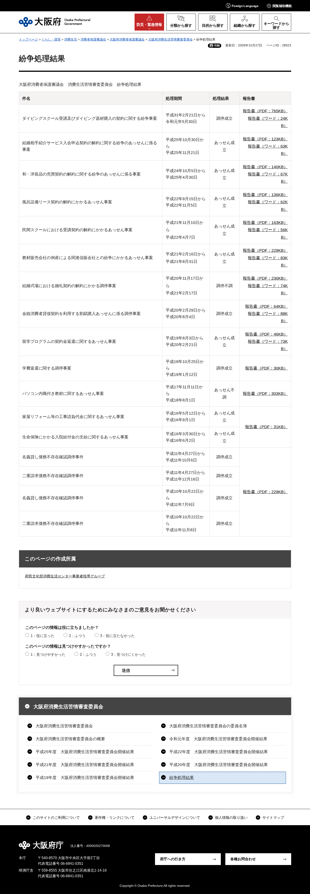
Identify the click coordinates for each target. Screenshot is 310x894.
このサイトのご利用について (56, 818)
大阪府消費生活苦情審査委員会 (170, 39)
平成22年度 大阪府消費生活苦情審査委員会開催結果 (218, 752)
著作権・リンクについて (115, 818)
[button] (242, 5)
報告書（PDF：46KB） (266, 334)
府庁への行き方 (172, 859)
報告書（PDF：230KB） (265, 278)
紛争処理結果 (181, 777)
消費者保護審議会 (93, 39)
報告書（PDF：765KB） (265, 111)
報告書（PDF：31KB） (266, 427)
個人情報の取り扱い (231, 818)
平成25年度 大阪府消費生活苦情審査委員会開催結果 (85, 752)
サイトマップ (273, 818)
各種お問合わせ (243, 859)
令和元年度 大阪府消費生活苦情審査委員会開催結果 (218, 739)
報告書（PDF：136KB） (265, 194)
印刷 (217, 45)
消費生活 (70, 39)
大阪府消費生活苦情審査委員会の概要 (70, 739)
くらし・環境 (51, 39)
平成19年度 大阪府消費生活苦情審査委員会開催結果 (85, 777)
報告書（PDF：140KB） (265, 167)
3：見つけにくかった (128, 654)
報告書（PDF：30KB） (266, 368)
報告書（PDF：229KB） (265, 250)
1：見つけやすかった (48, 654)
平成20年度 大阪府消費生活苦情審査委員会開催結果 (218, 764)
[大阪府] (54, 22)
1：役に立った (42, 636)
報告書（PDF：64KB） (266, 306)
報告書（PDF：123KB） (265, 139)
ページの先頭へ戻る (293, 842)
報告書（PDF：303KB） (265, 393)
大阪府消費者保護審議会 (127, 39)
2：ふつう (77, 636)
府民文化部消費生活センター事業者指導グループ (65, 576)
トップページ (28, 39)
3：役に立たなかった (117, 636)
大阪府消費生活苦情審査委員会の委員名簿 (208, 726)
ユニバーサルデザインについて (174, 818)
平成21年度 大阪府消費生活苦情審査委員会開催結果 (85, 764)
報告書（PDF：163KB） (265, 222)
